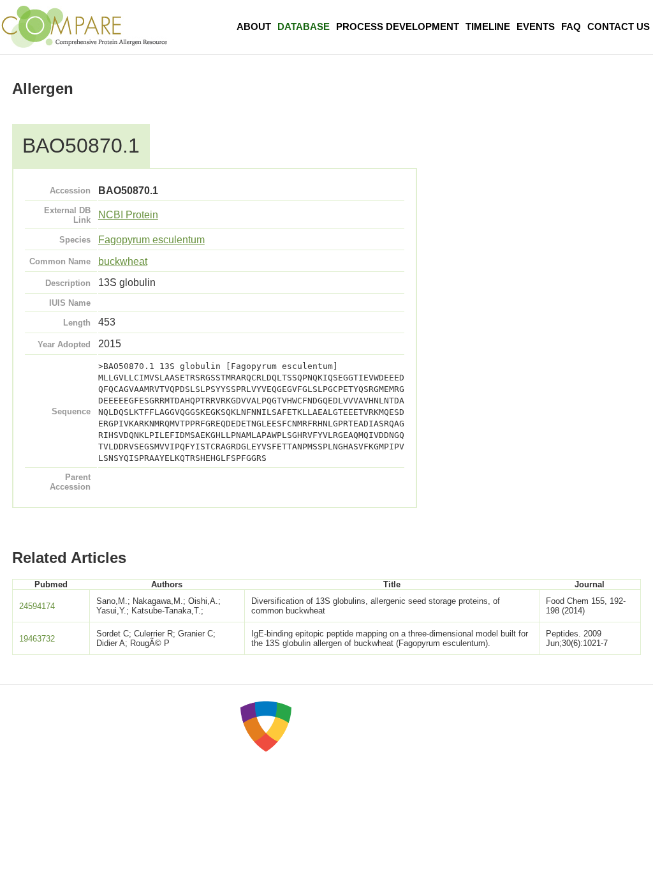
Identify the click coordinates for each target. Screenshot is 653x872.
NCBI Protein (128, 214)
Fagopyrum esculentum (151, 239)
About (254, 26)
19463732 (37, 638)
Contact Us (618, 26)
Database (303, 26)
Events (536, 26)
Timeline (488, 26)
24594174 (37, 606)
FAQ (571, 26)
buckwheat (122, 261)
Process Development (397, 26)
